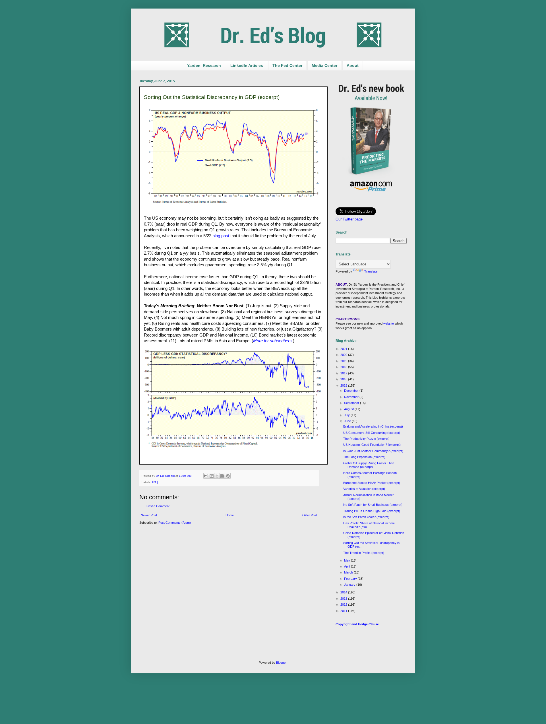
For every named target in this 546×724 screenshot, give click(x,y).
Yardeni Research (204, 65)
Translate (370, 271)
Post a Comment (157, 506)
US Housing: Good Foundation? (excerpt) (372, 444)
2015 (344, 385)
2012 (344, 604)
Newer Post (149, 515)
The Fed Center (287, 65)
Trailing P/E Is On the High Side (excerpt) (371, 511)
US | (155, 482)
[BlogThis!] (211, 476)
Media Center (324, 65)
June (348, 421)
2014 (344, 592)
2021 (344, 348)
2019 (344, 361)
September (352, 403)
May (347, 560)
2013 (344, 598)
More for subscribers (272, 341)
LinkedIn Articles (246, 65)
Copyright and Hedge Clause (357, 624)
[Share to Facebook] (222, 476)
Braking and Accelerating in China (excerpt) (373, 426)
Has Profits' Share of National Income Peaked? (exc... (369, 525)
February (351, 578)
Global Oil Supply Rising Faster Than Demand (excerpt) (368, 465)
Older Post (309, 515)
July (347, 415)
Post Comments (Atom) (174, 522)
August (349, 409)
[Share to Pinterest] (228, 476)
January (350, 584)
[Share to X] (217, 476)
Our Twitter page (349, 219)
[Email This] (206, 476)
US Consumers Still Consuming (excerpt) (371, 432)
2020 (344, 354)
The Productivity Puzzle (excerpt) (366, 438)
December (351, 390)
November (351, 397)
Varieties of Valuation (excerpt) (364, 488)
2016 (344, 379)
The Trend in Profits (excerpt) (363, 552)
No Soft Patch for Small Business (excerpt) (372, 504)
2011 (344, 610)
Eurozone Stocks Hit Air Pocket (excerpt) (371, 482)
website (388, 323)
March (349, 572)
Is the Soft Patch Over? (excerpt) (366, 517)
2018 (344, 367)
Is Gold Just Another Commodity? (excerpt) (373, 451)
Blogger (281, 662)
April (347, 566)
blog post (220, 236)
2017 (344, 373)
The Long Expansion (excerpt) (364, 457)
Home (230, 515)
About (353, 65)
